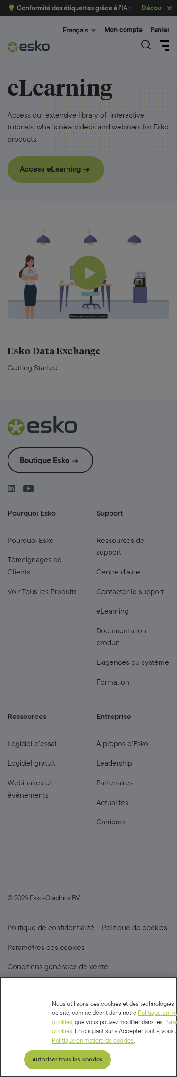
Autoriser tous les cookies (67, 1059)
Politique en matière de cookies (93, 1040)
